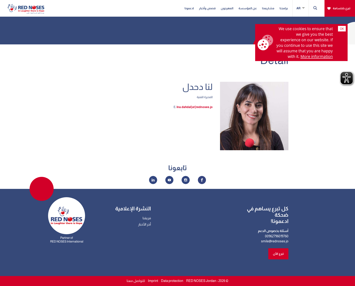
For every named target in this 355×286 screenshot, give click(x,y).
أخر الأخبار (144, 224)
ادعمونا (189, 8)
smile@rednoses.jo (274, 241)
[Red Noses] (25, 6)
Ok (342, 29)
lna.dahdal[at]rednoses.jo (195, 107)
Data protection (172, 281)
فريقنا (147, 218)
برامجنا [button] (284, 8)
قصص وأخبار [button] (207, 8)
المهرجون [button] (227, 8)
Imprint (153, 281)
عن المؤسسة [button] (248, 8)
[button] (315, 8)
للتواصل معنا (136, 281)
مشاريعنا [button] (268, 8)
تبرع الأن (278, 253)
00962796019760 (276, 236)
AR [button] (298, 8)
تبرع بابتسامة (341, 8)
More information (316, 56)
